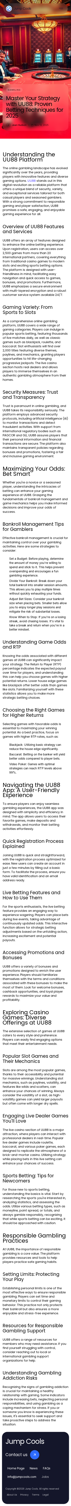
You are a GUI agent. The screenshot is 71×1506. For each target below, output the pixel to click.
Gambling (14, 90)
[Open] (61, 9)
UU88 (31, 180)
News (34, 1468)
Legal (46, 1494)
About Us (12, 1494)
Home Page (15, 1468)
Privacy (24, 1494)
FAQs (46, 1468)
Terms (35, 1494)
